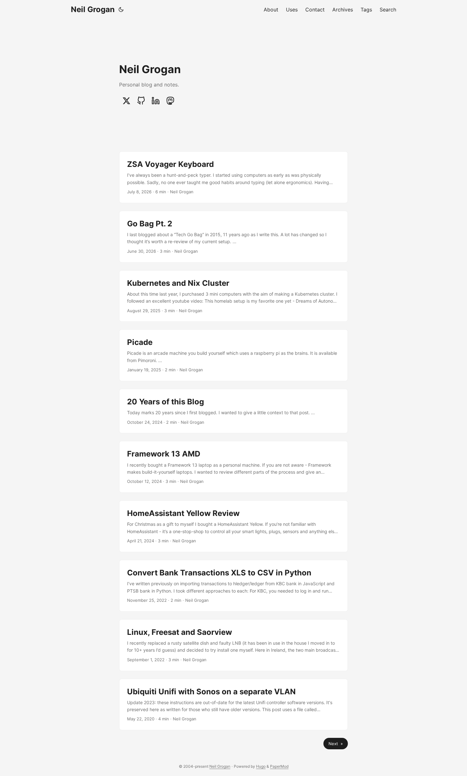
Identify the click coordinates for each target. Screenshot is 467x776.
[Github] (141, 100)
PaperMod (279, 766)
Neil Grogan (93, 9)
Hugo (261, 766)
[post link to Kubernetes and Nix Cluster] (233, 296)
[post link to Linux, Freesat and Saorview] (233, 645)
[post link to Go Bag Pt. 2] (233, 236)
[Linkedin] (155, 100)
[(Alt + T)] (121, 9)
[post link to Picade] (233, 355)
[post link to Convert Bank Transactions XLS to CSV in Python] (233, 585)
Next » (335, 743)
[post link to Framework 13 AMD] (233, 466)
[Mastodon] (170, 100)
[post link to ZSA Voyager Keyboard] (233, 177)
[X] (126, 100)
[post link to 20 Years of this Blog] (233, 411)
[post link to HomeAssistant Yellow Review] (233, 526)
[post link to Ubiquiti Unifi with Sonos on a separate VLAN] (233, 704)
